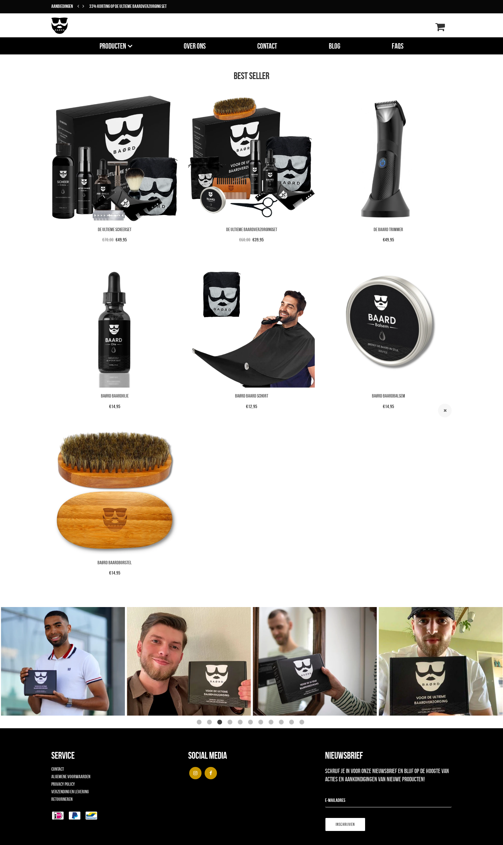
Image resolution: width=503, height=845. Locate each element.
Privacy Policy (63, 784)
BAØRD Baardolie (115, 396)
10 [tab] (292, 723)
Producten (113, 46)
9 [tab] (282, 723)
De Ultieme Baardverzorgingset (251, 229)
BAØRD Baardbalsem (388, 396)
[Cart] (440, 28)
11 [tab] (302, 723)
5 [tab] (241, 723)
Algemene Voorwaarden (70, 776)
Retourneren (62, 799)
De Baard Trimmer (388, 229)
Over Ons (195, 46)
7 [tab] (261, 723)
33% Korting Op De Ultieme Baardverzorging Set (128, 6)
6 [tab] (251, 723)
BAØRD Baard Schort (251, 396)
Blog (334, 46)
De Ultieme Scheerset (114, 229)
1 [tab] (200, 723)
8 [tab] (272, 723)
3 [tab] (220, 723)
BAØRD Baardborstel (115, 562)
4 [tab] (231, 723)
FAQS (397, 46)
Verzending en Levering (70, 791)
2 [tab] (210, 723)
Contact (267, 46)
